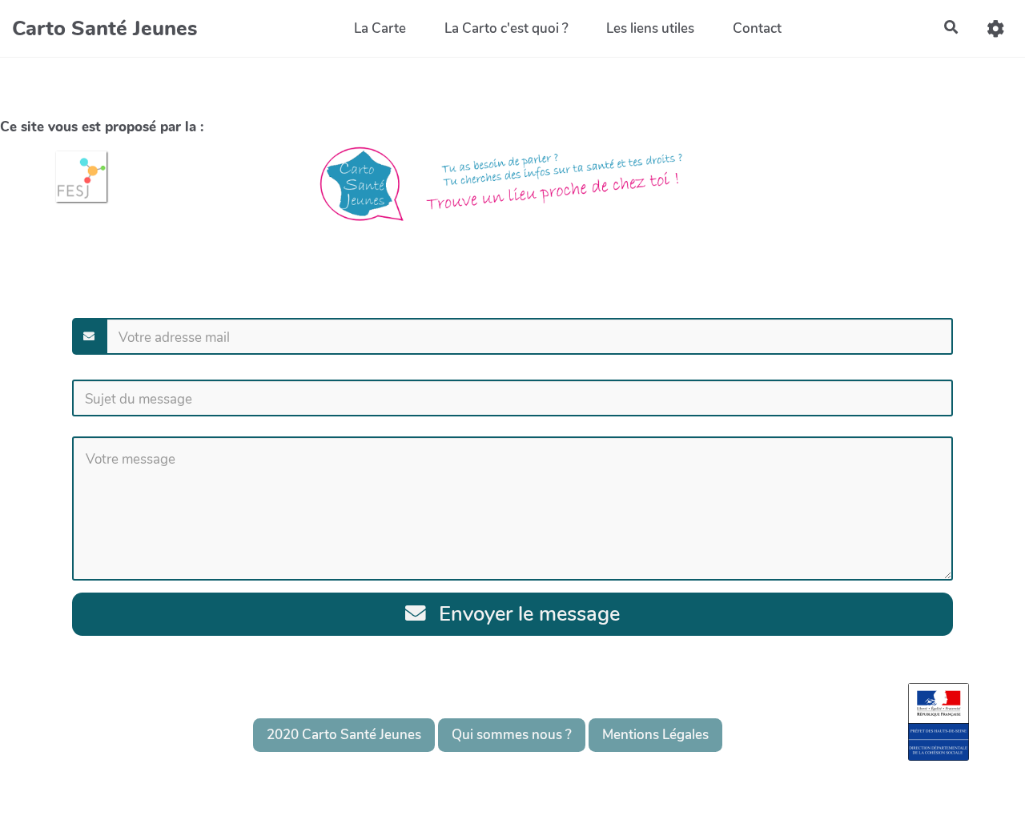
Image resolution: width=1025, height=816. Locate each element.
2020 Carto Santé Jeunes (344, 735)
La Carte (380, 28)
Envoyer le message (526, 614)
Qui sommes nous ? (512, 735)
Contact (757, 28)
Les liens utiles (650, 28)
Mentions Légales (655, 735)
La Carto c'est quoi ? (506, 28)
